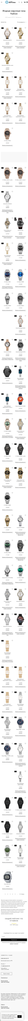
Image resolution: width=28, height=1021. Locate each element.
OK (19, 1016)
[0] (24, 2)
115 (20, 894)
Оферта (3, 1004)
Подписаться (14, 939)
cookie (10, 1015)
